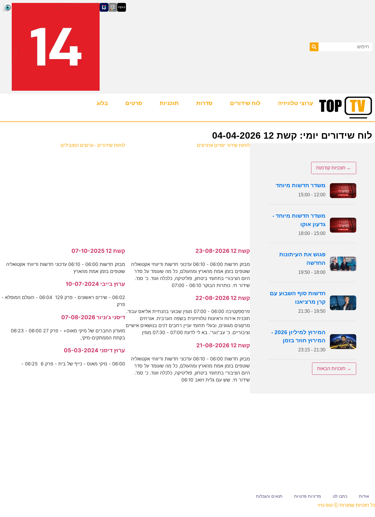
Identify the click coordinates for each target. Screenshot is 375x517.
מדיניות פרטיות (307, 496)
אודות (364, 496)
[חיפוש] (314, 46)
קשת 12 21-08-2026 (223, 345)
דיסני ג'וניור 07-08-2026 (93, 317)
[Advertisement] (187, 195)
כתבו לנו (340, 496)
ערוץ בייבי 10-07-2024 (95, 284)
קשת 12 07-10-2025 (98, 251)
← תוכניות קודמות (333, 167)
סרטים (133, 103)
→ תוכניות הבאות (334, 368)
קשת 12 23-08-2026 (222, 251)
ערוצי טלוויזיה (295, 103)
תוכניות (169, 103)
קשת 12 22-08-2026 (222, 298)
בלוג (102, 103)
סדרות (204, 103)
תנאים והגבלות (269, 496)
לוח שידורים (245, 103)
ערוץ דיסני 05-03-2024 (94, 350)
